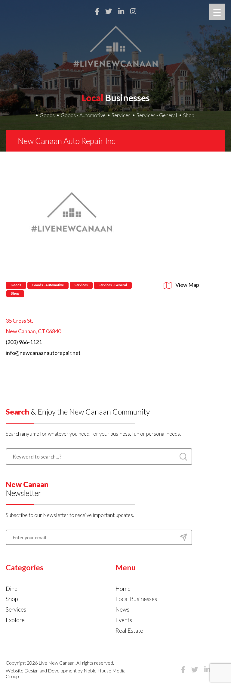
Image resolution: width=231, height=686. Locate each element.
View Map (186, 284)
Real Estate (129, 630)
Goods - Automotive (83, 115)
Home (123, 588)
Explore (15, 619)
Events (124, 619)
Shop (188, 115)
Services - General (157, 115)
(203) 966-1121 (24, 342)
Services (121, 115)
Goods (47, 115)
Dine (11, 588)
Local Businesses (136, 598)
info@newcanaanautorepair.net (43, 352)
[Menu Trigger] (217, 12)
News (122, 609)
